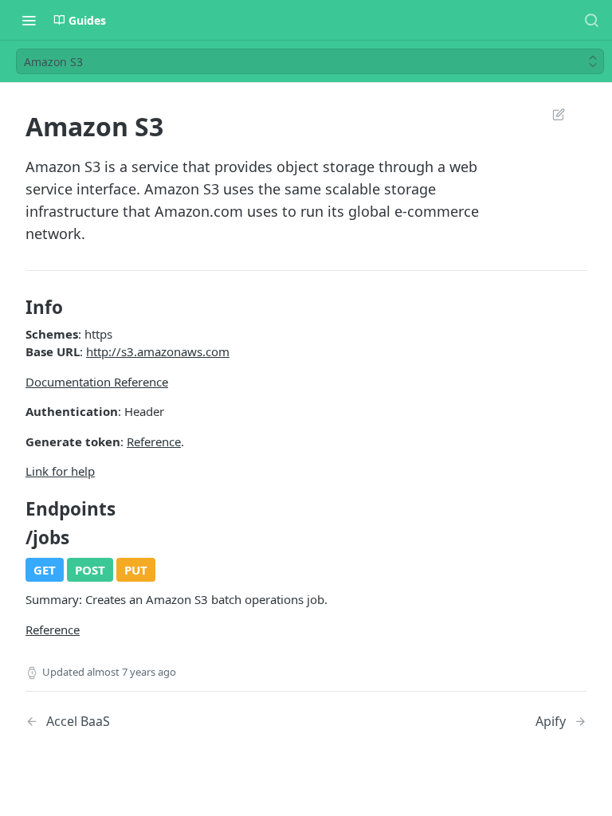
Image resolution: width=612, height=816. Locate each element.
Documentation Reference (97, 382)
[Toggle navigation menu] (28, 20)
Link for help (60, 471)
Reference (154, 441)
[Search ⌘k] (591, 20)
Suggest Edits (551, 114)
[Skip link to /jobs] (15, 538)
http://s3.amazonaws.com (158, 351)
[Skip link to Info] (15, 307)
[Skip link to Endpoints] (15, 509)
